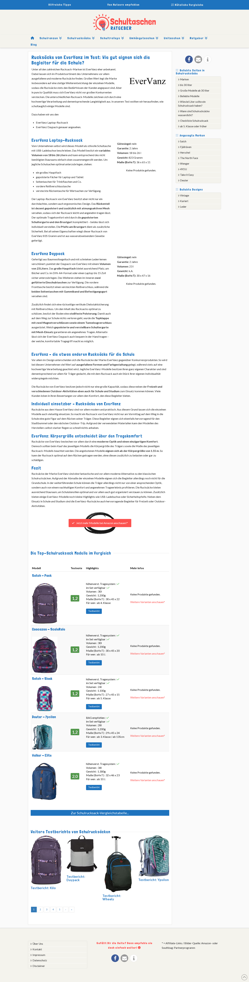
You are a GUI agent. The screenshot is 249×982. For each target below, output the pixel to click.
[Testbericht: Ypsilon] (153, 856)
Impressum (39, 954)
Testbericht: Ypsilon (153, 880)
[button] (189, 59)
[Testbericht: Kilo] (46, 860)
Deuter (184, 180)
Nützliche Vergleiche (188, 4)
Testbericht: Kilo (43, 888)
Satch (183, 141)
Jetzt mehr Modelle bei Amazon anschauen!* (102, 523)
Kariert (184, 201)
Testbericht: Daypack (76, 878)
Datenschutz (40, 960)
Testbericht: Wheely (111, 897)
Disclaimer (39, 965)
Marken (184, 79)
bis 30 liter (186, 84)
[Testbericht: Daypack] (82, 854)
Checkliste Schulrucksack (194, 120)
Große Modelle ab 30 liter (194, 90)
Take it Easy (187, 174)
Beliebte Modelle (189, 96)
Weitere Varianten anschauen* (147, 602)
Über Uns (38, 943)
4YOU (183, 169)
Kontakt (37, 949)
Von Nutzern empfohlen (123, 4)
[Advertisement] (201, 265)
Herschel (185, 152)
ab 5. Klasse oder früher (193, 126)
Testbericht (94, 611)
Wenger (184, 163)
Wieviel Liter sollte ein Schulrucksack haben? (192, 103)
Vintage (184, 195)
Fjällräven (185, 146)
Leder (183, 206)
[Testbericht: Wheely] (117, 864)
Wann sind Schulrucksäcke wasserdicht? (194, 113)
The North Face (189, 157)
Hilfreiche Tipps (59, 4)
